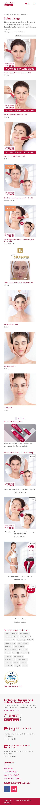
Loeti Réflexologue (10, 772)
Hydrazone (23, 650)
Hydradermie (19, 646)
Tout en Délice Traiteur (12, 778)
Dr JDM (30, 640)
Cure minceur (9, 640)
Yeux (25, 666)
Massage (25, 653)
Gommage (8, 646)
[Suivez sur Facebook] (7, 789)
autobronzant (24, 633)
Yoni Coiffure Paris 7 (11, 775)
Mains (7, 653)
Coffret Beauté (26, 637)
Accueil (6, 14)
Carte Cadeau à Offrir (11, 637)
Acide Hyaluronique (11, 633)
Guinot (6, 765)
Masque (15, 653)
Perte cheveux (9, 659)
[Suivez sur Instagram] (14, 789)
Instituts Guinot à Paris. (12, 710)
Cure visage (21, 640)
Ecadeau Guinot (10, 643)
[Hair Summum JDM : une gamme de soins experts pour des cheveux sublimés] (20, 433)
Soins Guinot (14, 14)
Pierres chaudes (22, 659)
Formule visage (23, 643)
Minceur (8, 656)
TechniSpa (8, 666)
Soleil (15, 662)
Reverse (8, 662)
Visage (17, 666)
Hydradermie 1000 (11, 650)
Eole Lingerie (8, 769)
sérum (23, 662)
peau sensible (18, 656)
